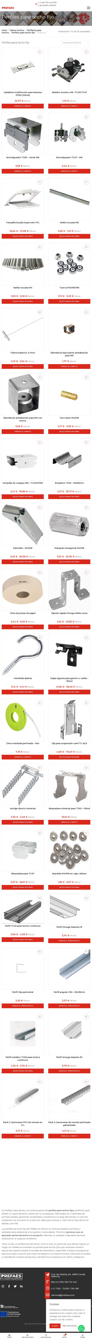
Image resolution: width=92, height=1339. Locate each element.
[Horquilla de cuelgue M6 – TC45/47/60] (23, 459)
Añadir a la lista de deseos (39, 52)
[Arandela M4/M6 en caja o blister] (69, 850)
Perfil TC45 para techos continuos (23, 926)
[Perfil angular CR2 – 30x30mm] (69, 969)
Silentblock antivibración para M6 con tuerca (22, 419)
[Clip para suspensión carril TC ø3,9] (69, 720)
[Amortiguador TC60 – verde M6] (23, 134)
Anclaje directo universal (23, 808)
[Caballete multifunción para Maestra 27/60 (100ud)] (23, 69)
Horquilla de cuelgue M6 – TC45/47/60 (23, 483)
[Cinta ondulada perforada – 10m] (23, 720)
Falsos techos (17, 30)
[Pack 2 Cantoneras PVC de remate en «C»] (23, 1099)
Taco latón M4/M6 (69, 418)
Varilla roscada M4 (22, 287)
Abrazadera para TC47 (22, 873)
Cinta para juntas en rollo (23, 1187)
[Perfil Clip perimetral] (23, 969)
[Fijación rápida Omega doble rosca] (69, 590)
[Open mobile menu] (88, 8)
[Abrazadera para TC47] (23, 850)
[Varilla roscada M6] (69, 199)
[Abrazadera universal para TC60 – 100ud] (69, 785)
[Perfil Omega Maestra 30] (69, 1034)
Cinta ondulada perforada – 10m (22, 743)
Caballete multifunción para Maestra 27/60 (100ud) (23, 93)
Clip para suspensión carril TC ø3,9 (69, 743)
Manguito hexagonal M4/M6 (69, 548)
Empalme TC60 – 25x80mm (69, 483)
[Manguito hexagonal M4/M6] (69, 525)
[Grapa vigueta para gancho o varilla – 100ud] (69, 655)
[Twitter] (15, 1286)
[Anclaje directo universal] (23, 785)
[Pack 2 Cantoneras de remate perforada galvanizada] (69, 1099)
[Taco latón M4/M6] (69, 394)
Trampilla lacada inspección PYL (23, 222)
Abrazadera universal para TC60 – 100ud (69, 808)
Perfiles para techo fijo (23, 32)
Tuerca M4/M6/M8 (69, 287)
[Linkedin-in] (21, 1286)
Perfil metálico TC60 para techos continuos (23, 1058)
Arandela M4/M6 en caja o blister (69, 873)
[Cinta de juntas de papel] (23, 590)
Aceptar (55, 1326)
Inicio (4, 30)
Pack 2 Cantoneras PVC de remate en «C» (22, 1123)
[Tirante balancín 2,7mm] (23, 329)
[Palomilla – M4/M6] (23, 525)
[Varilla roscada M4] (23, 264)
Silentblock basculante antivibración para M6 (69, 354)
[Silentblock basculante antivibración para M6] (69, 329)
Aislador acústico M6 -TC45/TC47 (69, 92)
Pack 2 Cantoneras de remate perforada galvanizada (69, 1123)
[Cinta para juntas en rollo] (23, 1164)
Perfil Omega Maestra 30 (69, 1057)
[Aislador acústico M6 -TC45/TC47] (69, 69)
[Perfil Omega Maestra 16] (69, 909)
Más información (70, 1326)
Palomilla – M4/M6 (22, 548)
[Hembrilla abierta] (23, 655)
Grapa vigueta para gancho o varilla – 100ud (69, 679)
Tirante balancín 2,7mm (22, 353)
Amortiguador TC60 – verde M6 (22, 157)
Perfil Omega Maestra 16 (69, 927)
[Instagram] (3, 1286)
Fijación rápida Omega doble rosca (69, 613)
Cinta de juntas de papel (22, 613)
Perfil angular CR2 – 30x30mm (69, 992)
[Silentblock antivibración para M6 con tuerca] (23, 394)
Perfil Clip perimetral (22, 992)
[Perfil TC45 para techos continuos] (23, 908)
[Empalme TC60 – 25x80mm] (69, 459)
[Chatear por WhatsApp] (81, 1328)
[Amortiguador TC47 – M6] (69, 134)
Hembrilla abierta (23, 678)
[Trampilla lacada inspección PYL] (23, 199)
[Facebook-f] (9, 1286)
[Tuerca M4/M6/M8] (69, 264)
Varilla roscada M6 (69, 222)
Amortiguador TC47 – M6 (69, 157)
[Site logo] (8, 8)
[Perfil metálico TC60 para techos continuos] (23, 1034)
